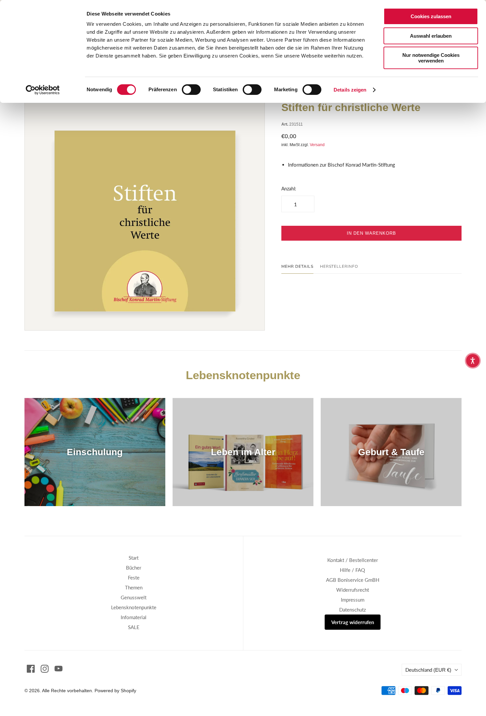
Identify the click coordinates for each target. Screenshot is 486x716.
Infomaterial (133, 617)
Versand (317, 144)
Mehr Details (297, 266)
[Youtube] (58, 669)
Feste (134, 577)
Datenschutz (352, 610)
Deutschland (428, 670)
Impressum (352, 600)
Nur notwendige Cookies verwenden (431, 57)
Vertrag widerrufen (352, 622)
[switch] (191, 89)
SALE (134, 627)
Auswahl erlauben (431, 36)
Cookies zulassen (431, 16)
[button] (473, 361)
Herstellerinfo (339, 266)
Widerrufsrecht (352, 590)
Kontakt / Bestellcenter (352, 560)
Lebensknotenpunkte (133, 607)
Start (134, 558)
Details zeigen (350, 90)
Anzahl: (288, 188)
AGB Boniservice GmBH (352, 580)
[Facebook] (31, 669)
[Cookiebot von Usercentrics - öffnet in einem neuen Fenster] (43, 90)
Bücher (133, 568)
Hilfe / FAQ (352, 570)
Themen (133, 587)
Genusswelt (133, 597)
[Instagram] (45, 669)
